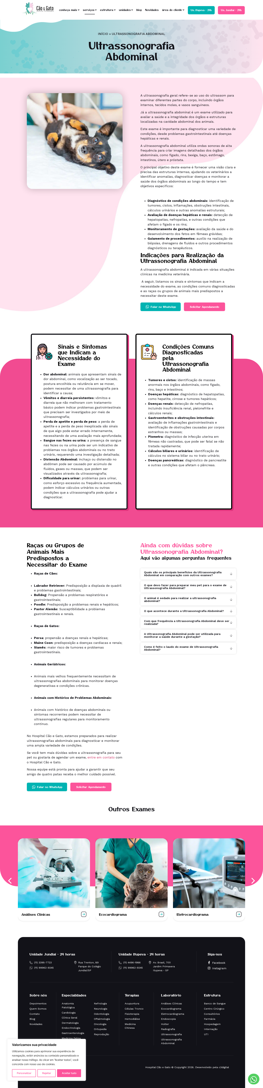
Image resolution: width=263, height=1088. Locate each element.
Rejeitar (46, 1073)
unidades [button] (125, 10)
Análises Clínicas (35, 914)
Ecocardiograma (113, 914)
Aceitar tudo (69, 1073)
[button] (10, 880)
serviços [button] (88, 10)
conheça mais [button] (68, 10)
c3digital (224, 1067)
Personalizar (24, 1073)
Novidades (152, 10)
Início (103, 34)
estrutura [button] (106, 10)
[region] (46, 1060)
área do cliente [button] (172, 10)
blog (139, 10)
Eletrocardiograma (192, 914)
